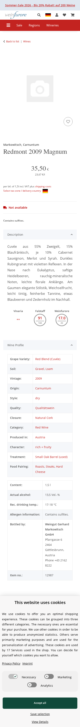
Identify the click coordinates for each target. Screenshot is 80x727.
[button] (40, 15)
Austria (40, 437)
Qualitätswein (44, 408)
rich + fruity (43, 447)
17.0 (61, 317)
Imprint (27, 663)
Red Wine (41, 427)
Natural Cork (44, 418)
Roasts (39, 466)
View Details (40, 722)
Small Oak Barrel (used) (51, 457)
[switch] (13, 676)
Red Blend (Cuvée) (47, 359)
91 (40, 317)
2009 (38, 378)
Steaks (50, 466)
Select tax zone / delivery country (22, 190)
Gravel (39, 369)
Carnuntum (43, 388)
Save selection (40, 714)
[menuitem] (19, 25)
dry (37, 398)
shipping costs (43, 186)
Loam (49, 369)
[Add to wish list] (68, 121)
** (18, 320)
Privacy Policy (11, 663)
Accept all (40, 703)
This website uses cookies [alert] (40, 602)
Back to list (12, 41)
